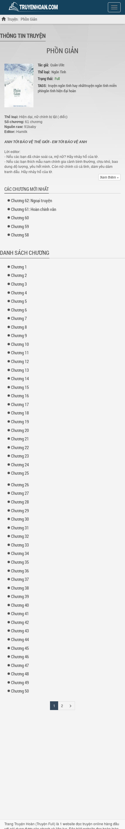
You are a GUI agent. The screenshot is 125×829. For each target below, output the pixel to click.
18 (20, 413)
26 (20, 485)
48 (20, 674)
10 (20, 344)
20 (20, 430)
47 (20, 665)
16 (20, 396)
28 (20, 502)
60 (20, 217)
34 (20, 553)
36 (20, 571)
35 (20, 562)
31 (20, 528)
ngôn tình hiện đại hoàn (59, 90)
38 (20, 588)
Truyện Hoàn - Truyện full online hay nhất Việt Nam (34, 7)
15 (20, 387)
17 (20, 404)
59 (20, 226)
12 (20, 361)
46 (20, 656)
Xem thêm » (109, 177)
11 (20, 352)
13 (20, 370)
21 (20, 439)
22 (20, 447)
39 (20, 596)
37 (20, 579)
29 (20, 510)
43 (20, 631)
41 (20, 613)
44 (20, 639)
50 (20, 691)
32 (20, 536)
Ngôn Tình (58, 71)
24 (20, 464)
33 (20, 545)
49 (20, 682)
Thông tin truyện (23, 35)
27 (20, 493)
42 (20, 622)
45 (20, 648)
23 (20, 456)
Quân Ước (57, 64)
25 (20, 473)
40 (20, 605)
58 (20, 235)
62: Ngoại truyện (31, 200)
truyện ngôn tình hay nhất (66, 85)
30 (20, 519)
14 (20, 378)
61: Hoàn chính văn (33, 209)
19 (20, 421)
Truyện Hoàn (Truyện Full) (34, 823)
